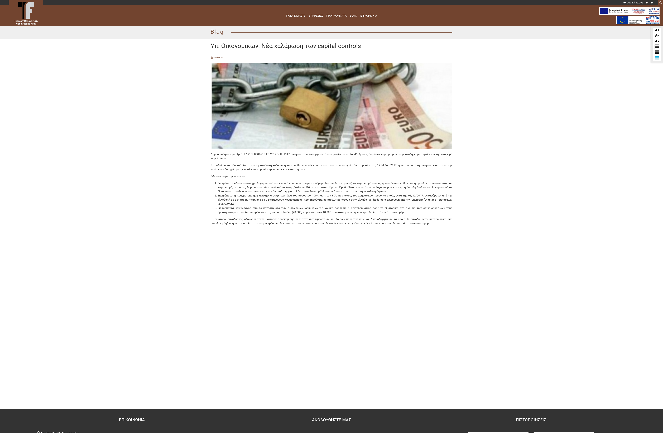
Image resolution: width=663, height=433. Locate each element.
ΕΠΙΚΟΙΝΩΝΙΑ (368, 15)
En (652, 2)
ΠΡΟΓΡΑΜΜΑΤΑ (336, 15)
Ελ (647, 2)
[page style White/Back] (657, 53)
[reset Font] (657, 42)
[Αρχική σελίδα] (633, 2)
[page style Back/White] (657, 48)
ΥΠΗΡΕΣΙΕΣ (316, 15)
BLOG (353, 15)
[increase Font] (657, 31)
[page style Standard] (657, 59)
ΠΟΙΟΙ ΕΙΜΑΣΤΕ (295, 15)
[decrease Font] (657, 37)
